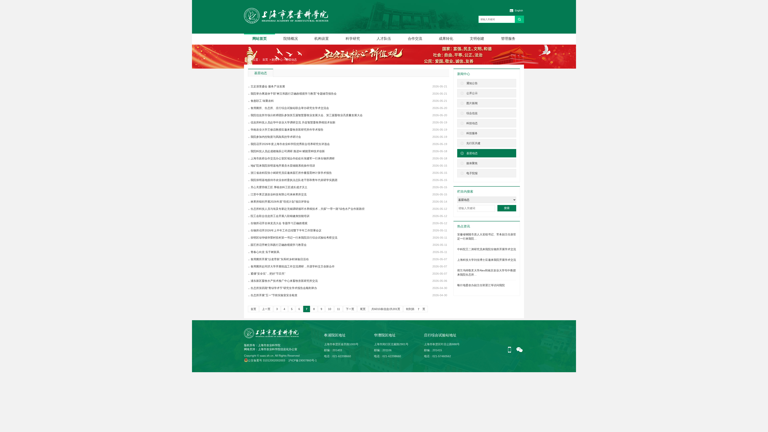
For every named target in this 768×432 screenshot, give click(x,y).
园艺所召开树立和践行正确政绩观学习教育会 (279, 244)
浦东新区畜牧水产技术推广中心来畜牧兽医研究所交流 (284, 280)
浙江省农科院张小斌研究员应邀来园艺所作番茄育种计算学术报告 (291, 172)
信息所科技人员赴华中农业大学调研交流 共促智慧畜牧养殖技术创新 (293, 122)
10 (329, 309)
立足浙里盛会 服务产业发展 (268, 86)
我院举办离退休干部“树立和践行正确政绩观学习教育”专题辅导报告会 (294, 93)
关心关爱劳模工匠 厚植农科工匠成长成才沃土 (279, 187)
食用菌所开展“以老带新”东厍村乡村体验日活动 (280, 259)
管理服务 (508, 39)
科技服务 (472, 133)
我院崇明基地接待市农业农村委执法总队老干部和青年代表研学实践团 (294, 180)
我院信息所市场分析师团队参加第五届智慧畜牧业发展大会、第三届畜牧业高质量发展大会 (307, 115)
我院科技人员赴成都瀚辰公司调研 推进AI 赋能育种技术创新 (288, 151)
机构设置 (321, 39)
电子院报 (472, 173)
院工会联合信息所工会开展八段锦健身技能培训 (280, 216)
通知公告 (472, 83)
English (519, 10)
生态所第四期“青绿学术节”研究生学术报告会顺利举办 (284, 288)
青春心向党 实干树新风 (265, 252)
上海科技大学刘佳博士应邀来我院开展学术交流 (486, 259)
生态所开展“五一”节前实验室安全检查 (274, 295)
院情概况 (290, 39)
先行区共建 (473, 143)
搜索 (507, 208)
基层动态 (291, 59)
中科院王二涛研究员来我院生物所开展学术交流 (486, 249)
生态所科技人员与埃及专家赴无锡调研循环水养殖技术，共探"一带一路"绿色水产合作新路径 (308, 208)
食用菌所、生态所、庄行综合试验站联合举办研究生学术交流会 (290, 108)
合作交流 (415, 39)
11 (338, 309)
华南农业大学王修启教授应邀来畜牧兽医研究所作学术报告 (287, 129)
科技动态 (472, 123)
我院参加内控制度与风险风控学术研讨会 (276, 136)
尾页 (363, 309)
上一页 (266, 309)
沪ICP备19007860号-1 (302, 360)
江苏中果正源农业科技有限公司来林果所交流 (279, 194)
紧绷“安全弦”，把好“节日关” (268, 273)
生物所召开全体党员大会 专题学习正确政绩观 (279, 223)
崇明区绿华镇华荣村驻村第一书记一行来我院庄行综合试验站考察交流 (294, 237)
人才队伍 (384, 39)
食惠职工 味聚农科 (262, 100)
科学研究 (353, 39)
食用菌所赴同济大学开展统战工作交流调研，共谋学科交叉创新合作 (293, 266)
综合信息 (472, 113)
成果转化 (446, 39)
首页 (265, 59)
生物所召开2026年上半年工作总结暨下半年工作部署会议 (286, 230)
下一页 (350, 309)
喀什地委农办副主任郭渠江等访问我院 (481, 285)
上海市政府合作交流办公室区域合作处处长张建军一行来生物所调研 (293, 158)
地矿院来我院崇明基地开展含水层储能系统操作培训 (283, 165)
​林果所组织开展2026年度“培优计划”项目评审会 (280, 201)
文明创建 (477, 39)
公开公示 (472, 93)
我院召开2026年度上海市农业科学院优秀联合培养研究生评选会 (290, 144)
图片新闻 (472, 103)
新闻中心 (277, 59)
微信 (519, 350)
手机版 (511, 350)
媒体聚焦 (472, 163)
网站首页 (259, 39)
